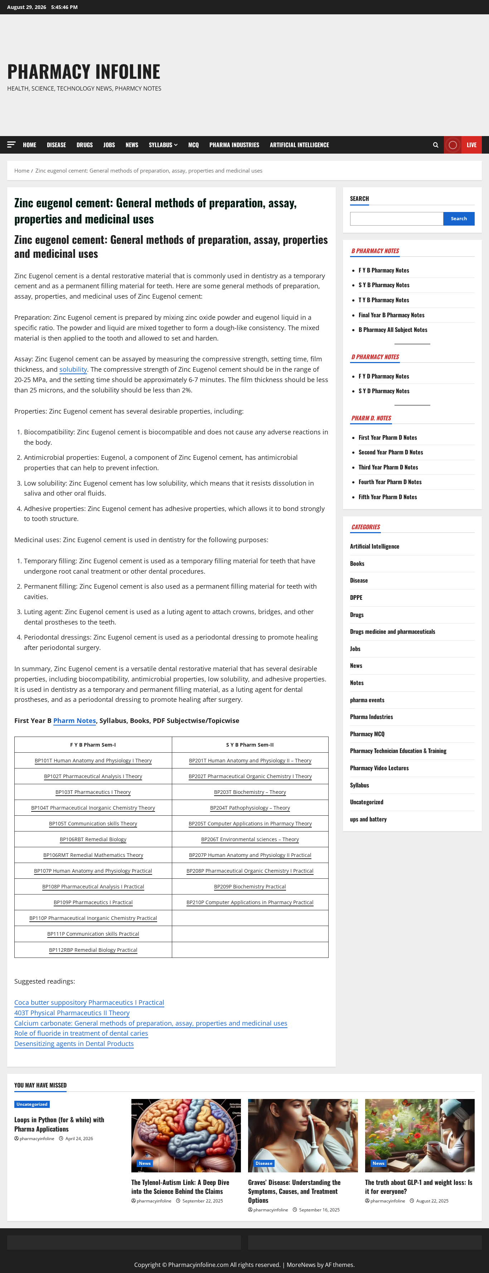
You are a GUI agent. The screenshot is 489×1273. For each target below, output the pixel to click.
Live (471, 144)
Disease (56, 144)
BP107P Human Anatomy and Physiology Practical (93, 870)
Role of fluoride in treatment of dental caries (81, 1033)
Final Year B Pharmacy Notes (392, 314)
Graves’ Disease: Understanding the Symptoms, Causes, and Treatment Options (294, 1191)
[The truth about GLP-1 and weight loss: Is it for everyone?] (420, 1135)
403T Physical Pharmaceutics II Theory (72, 1012)
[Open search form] (436, 145)
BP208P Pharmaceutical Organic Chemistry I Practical (250, 870)
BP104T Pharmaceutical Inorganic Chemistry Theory (93, 807)
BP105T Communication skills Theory (93, 823)
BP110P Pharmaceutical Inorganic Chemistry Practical (93, 918)
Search (359, 198)
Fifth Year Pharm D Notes (388, 496)
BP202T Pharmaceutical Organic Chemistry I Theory (250, 776)
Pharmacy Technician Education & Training (398, 751)
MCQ (193, 144)
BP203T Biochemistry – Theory (250, 792)
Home (29, 144)
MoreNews (301, 1265)
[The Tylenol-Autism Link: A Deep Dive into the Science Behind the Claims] (186, 1135)
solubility (73, 369)
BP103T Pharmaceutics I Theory (93, 792)
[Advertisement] (341, 75)
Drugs (85, 144)
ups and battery (368, 819)
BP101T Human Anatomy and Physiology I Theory (93, 760)
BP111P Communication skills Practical (93, 933)
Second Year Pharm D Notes (391, 452)
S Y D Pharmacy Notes (384, 391)
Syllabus (160, 144)
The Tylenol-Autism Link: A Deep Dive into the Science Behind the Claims (180, 1186)
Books (357, 563)
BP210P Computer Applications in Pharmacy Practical (250, 902)
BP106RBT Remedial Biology (93, 839)
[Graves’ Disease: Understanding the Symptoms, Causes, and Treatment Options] (303, 1135)
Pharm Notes (74, 720)
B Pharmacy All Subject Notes (393, 330)
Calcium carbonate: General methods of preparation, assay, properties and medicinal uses (150, 1023)
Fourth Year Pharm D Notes (390, 482)
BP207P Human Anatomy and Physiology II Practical (250, 855)
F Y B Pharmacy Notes (384, 270)
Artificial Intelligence (299, 144)
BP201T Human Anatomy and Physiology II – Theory (250, 760)
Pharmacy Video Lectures (379, 767)
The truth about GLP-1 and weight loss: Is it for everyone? (419, 1186)
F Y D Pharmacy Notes (384, 376)
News (132, 144)
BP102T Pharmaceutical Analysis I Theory (93, 776)
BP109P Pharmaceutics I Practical (93, 902)
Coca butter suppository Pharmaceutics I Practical (89, 1002)
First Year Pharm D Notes (388, 437)
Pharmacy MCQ (367, 733)
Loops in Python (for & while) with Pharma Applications (59, 1124)
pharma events (367, 699)
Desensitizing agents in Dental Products (74, 1043)
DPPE (356, 597)
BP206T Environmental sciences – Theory (250, 839)
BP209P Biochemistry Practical (250, 886)
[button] (11, 144)
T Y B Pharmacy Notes (384, 299)
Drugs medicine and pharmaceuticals (392, 631)
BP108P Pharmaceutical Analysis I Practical (93, 886)
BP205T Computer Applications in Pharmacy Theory (250, 823)
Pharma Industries (234, 144)
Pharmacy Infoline (83, 70)
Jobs (109, 144)
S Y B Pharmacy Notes (384, 285)
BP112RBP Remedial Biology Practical (93, 949)
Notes (357, 682)
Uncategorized (366, 802)
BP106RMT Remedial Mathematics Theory (93, 855)
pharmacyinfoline (37, 1138)
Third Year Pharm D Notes (388, 467)
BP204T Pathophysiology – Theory (250, 807)
